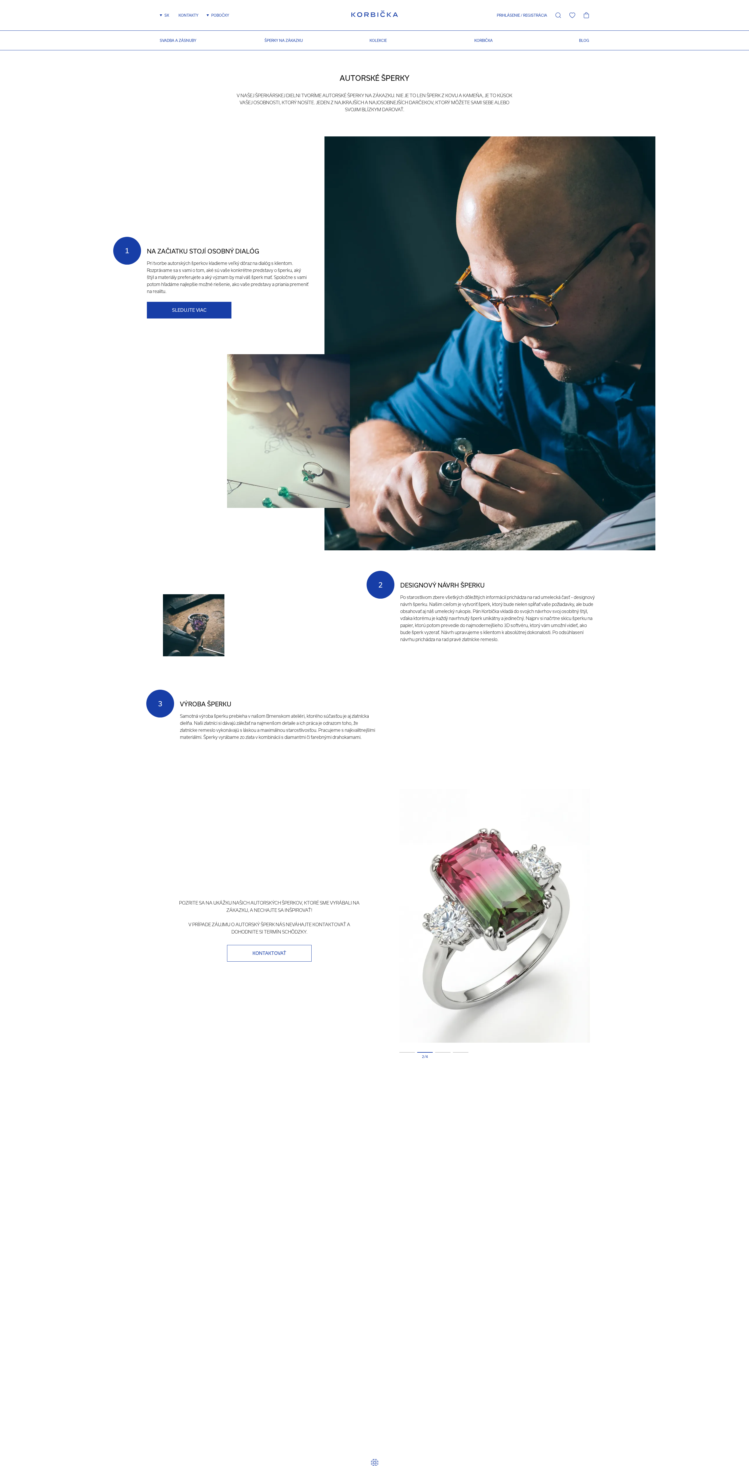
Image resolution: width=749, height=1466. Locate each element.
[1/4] (407, 1052)
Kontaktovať (269, 953)
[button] (506, 15)
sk (166, 15)
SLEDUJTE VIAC (189, 310)
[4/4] (460, 1052)
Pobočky (220, 15)
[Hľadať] (558, 15)
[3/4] (443, 1052)
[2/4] (425, 1052)
